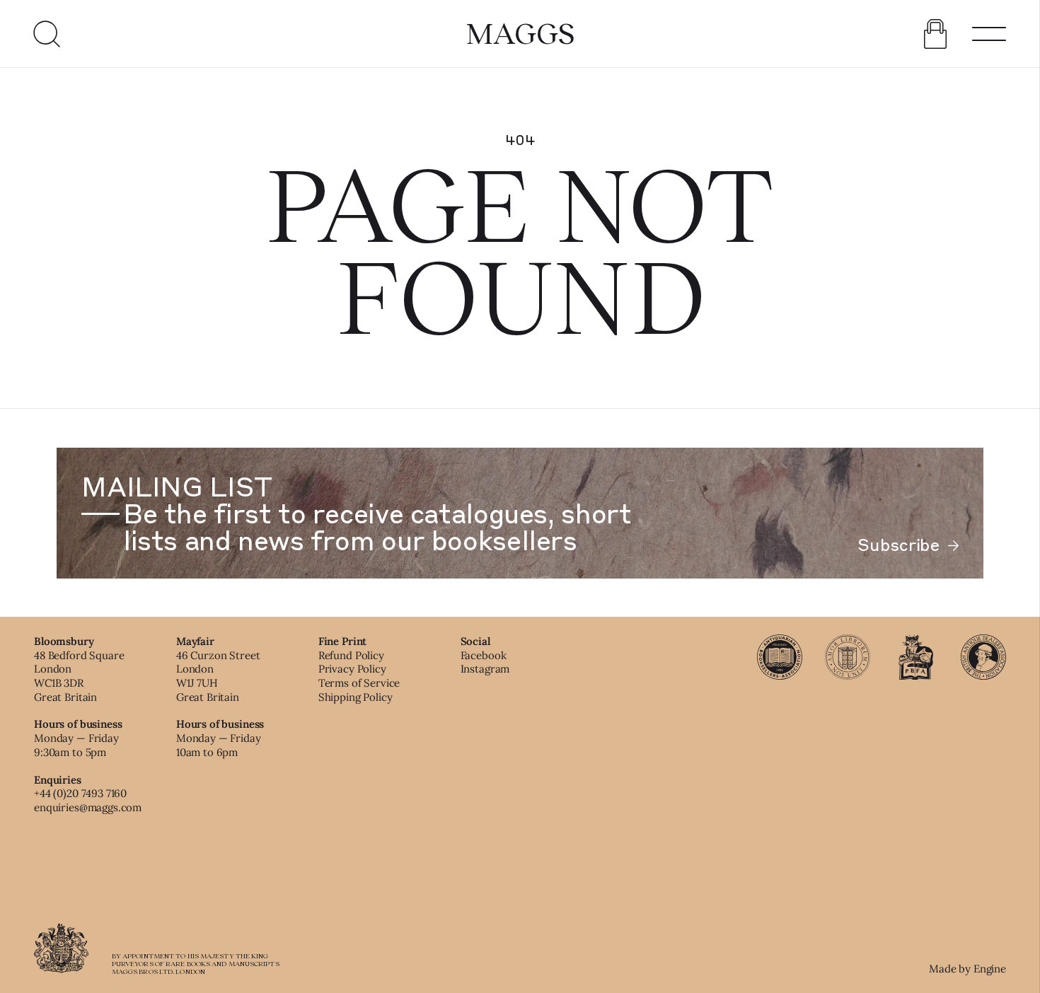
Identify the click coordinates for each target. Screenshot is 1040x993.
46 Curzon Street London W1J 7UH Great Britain (218, 676)
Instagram (485, 668)
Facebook (484, 655)
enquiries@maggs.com (87, 807)
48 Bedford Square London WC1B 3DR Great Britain (79, 676)
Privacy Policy (352, 668)
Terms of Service (359, 683)
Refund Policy (351, 655)
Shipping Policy (355, 697)
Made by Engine (967, 968)
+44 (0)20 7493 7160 (80, 793)
